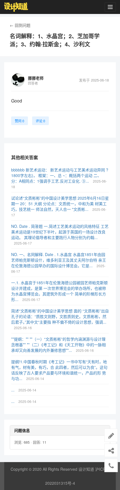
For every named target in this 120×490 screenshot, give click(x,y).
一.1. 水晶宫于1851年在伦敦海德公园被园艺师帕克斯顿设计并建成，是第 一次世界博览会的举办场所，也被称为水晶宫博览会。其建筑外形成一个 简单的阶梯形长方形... (59, 291)
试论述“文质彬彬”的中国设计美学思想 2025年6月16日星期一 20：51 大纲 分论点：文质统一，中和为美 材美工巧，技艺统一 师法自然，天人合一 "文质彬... (60, 203)
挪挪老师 (36, 78)
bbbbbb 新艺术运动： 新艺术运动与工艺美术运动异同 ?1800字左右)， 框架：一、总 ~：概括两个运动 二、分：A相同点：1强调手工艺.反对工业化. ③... (59, 175)
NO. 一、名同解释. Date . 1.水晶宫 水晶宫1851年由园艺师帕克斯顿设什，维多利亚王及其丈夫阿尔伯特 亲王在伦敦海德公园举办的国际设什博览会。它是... (58, 260)
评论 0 (40, 120)
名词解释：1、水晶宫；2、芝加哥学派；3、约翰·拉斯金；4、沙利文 (55, 40)
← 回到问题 (20, 25)
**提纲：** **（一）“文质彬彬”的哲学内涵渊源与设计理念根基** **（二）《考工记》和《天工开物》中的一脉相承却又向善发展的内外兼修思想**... (58, 344)
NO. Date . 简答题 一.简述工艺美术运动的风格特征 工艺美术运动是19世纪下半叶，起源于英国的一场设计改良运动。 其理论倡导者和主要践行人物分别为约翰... (60, 231)
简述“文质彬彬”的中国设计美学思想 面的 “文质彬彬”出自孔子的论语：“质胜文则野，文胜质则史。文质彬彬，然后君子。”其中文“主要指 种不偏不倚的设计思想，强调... (60, 316)
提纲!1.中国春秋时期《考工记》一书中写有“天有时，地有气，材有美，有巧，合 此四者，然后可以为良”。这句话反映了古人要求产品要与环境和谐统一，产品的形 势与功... (59, 370)
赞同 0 (19, 120)
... (13, 390)
